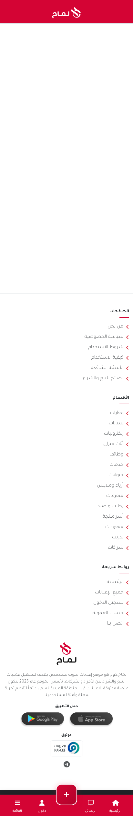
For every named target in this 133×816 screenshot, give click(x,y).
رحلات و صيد (110, 506)
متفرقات (114, 496)
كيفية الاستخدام (107, 358)
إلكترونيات (113, 434)
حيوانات (115, 475)
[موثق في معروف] (66, 749)
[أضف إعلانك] (66, 794)
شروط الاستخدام (105, 347)
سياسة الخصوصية (104, 337)
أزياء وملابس (110, 485)
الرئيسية (115, 582)
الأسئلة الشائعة (107, 368)
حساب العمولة (108, 613)
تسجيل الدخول (108, 603)
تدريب (117, 537)
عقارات (116, 413)
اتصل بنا (115, 623)
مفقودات (114, 527)
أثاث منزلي (113, 444)
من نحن (115, 326)
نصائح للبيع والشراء (103, 378)
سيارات (116, 423)
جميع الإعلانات (109, 592)
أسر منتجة (113, 517)
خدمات (116, 465)
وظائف (116, 454)
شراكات (115, 548)
